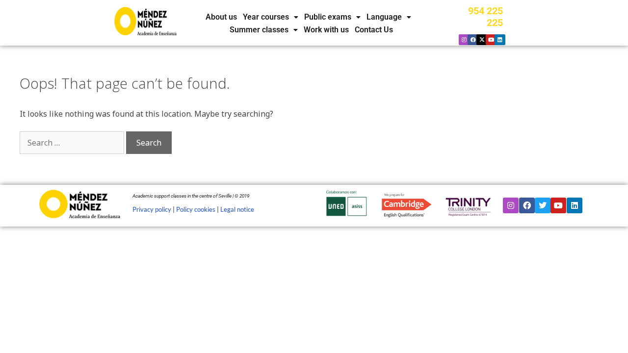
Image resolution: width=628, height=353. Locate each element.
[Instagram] (464, 39)
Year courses (266, 17)
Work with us (326, 30)
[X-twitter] (481, 39)
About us (221, 17)
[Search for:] (73, 142)
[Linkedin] (500, 39)
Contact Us (374, 30)
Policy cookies (195, 209)
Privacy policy (151, 209)
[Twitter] (542, 205)
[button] (270, 17)
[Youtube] (491, 39)
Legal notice (237, 209)
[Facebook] (473, 39)
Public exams (327, 17)
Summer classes (259, 30)
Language (384, 17)
